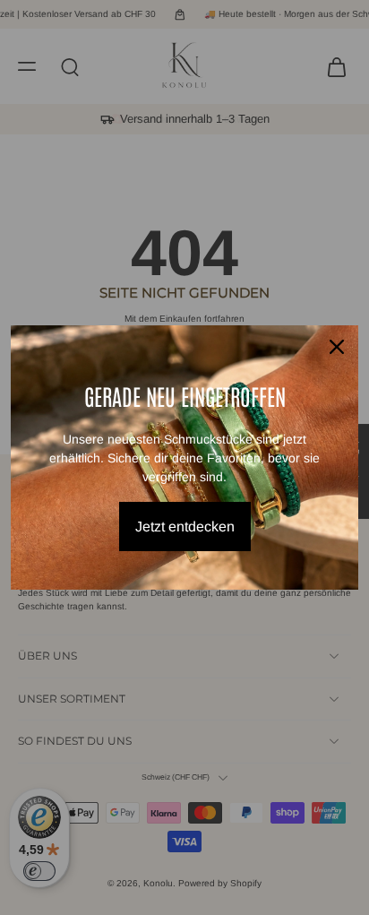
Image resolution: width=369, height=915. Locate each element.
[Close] (336, 346)
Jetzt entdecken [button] (185, 526)
